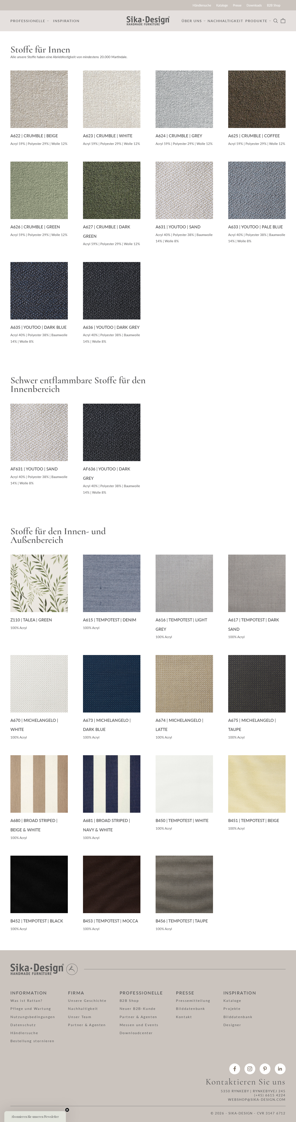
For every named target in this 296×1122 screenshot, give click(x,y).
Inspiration (66, 21)
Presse (237, 5)
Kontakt (184, 1017)
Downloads (254, 5)
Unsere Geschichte (87, 1000)
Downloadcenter (136, 1033)
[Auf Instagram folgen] (249, 1068)
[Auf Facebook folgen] (234, 1068)
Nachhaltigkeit (225, 21)
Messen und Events (139, 1025)
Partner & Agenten (87, 1025)
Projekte (232, 1008)
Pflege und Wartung (30, 1008)
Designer (232, 1025)
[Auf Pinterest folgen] (265, 1068)
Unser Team (79, 1017)
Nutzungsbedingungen (32, 1017)
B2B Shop (273, 5)
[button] (35, 1116)
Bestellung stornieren (32, 1041)
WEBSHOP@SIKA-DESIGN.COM (257, 1099)
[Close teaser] (67, 1110)
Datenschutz (23, 1025)
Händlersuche (202, 5)
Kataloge (222, 5)
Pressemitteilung (193, 1000)
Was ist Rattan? (26, 1000)
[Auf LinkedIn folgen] (280, 1068)
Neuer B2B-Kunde (138, 1008)
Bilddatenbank (190, 1008)
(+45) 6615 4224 (270, 1095)
